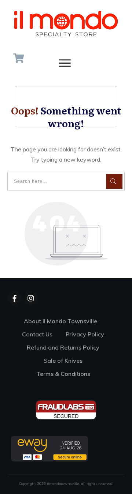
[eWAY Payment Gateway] (49, 448)
